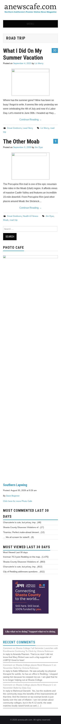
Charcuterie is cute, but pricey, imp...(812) (22, 566)
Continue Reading (30, 119)
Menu (30, 23)
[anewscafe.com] (30, 8)
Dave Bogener (13, 496)
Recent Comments (19, 642)
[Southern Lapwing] (30, 367)
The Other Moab (21, 141)
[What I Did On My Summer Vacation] (30, 82)
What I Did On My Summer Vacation (23, 54)
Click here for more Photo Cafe (17, 501)
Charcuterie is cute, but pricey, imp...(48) (22, 522)
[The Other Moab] (30, 166)
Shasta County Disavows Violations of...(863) (24, 562)
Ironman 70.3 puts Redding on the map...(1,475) (26, 557)
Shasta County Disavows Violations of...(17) (23, 527)
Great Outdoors (14, 128)
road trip (13, 220)
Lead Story (28, 128)
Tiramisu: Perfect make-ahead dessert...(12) (24, 532)
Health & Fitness (30, 216)
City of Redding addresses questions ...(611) (24, 571)
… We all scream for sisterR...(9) (18, 537)
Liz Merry (39, 63)
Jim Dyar (39, 147)
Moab (5, 220)
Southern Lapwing (15, 485)
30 (54, 50)
